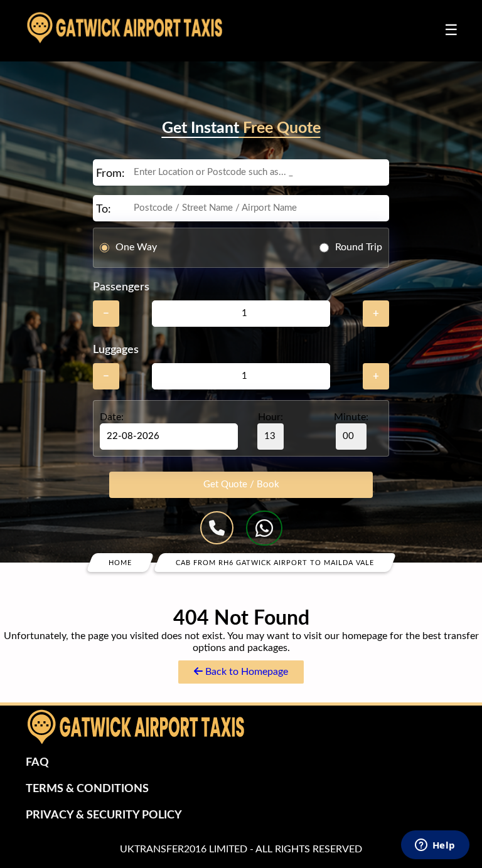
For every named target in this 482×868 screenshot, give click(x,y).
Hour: (270, 417)
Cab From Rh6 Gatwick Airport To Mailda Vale (275, 562)
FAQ (37, 762)
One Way (136, 247)
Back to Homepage (245, 672)
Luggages (116, 350)
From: (110, 173)
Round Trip (358, 247)
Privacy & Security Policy (104, 815)
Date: (112, 417)
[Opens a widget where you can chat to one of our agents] (434, 846)
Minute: (351, 417)
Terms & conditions (87, 789)
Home (120, 562)
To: (103, 209)
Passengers (121, 287)
